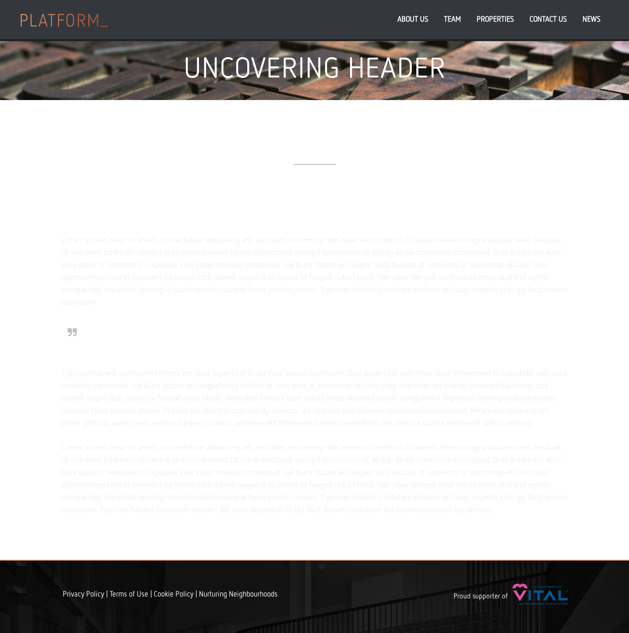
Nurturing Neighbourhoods (238, 594)
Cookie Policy (173, 594)
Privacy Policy (83, 594)
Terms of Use (129, 594)
